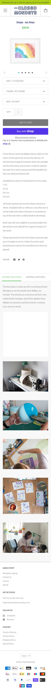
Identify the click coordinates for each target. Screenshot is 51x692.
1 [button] (18, 72)
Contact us (7, 577)
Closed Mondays (28, 662)
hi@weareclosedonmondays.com (16, 602)
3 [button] (25, 72)
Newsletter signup (10, 573)
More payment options (25, 137)
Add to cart (25, 122)
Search (5, 585)
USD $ (24, 656)
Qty (9, 111)
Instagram (11, 615)
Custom (6, 581)
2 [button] (22, 72)
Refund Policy (8, 643)
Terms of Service (9, 632)
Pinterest (10, 619)
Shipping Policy (9, 640)
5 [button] (32, 72)
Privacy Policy (8, 636)
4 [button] (28, 72)
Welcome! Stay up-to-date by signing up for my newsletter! (25, 2)
